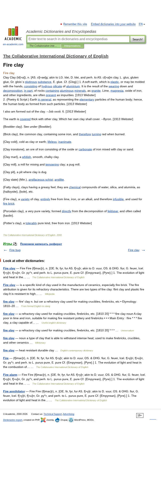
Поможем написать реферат (41, 244)
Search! (137, 39)
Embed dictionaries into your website (113, 24)
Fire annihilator (14, 391)
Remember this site (75, 24)
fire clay (8, 301)
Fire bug (15, 250)
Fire (6, 358)
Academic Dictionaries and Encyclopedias (61, 31)
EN (141, 24)
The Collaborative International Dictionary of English (43, 45)
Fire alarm (10, 374)
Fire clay (133, 250)
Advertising (68, 414)
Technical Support (53, 414)
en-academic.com (13, 44)
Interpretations (72, 45)
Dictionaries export (12, 420)
